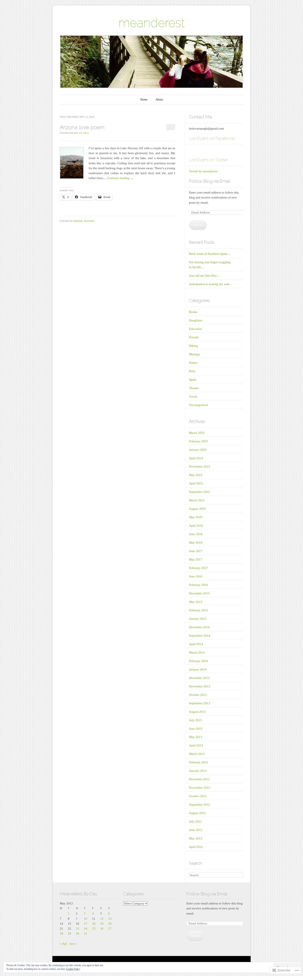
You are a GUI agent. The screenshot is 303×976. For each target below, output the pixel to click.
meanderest (152, 22)
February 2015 (198, 610)
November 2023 (199, 466)
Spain (192, 379)
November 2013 (199, 686)
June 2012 (195, 830)
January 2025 (198, 449)
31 (85, 933)
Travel (193, 396)
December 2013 (199, 678)
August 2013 (197, 711)
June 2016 (195, 576)
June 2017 (195, 551)
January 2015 (198, 618)
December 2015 (199, 593)
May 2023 (195, 475)
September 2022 (199, 491)
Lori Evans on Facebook (212, 138)
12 (101, 918)
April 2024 (196, 458)
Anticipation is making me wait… (210, 284)
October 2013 (198, 694)
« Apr (63, 943)
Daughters (195, 320)
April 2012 (196, 847)
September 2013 (199, 703)
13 (110, 918)
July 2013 (195, 720)
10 (85, 918)
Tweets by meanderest (203, 171)
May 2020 (195, 517)
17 (85, 923)
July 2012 (195, 821)
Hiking (193, 345)
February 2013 (198, 762)
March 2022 (197, 500)
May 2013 (195, 737)
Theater (194, 388)
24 (85, 928)
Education (195, 328)
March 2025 (197, 432)
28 (61, 933)
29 (69, 933)
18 (93, 923)
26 (101, 928)
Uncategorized (198, 405)
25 (93, 928)
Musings (89, 221)
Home (143, 99)
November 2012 (199, 787)
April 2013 (196, 745)
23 (77, 928)
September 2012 (199, 804)
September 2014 (199, 635)
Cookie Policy (73, 969)
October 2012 (198, 796)
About (159, 99)
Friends (78, 221)
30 (77, 933)
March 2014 (197, 652)
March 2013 (197, 753)
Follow (198, 225)
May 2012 (195, 838)
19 (101, 923)
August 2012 (197, 813)
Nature (193, 362)
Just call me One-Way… (204, 275)
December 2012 (199, 779)
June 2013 (195, 728)
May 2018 (195, 542)
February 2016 (198, 585)
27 (110, 928)
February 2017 (198, 568)
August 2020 (197, 508)
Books (193, 312)
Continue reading (120, 178)
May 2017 (195, 559)
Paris (192, 371)
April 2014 (196, 644)
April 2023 (196, 483)
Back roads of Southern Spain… (209, 253)
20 (110, 923)
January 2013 (198, 770)
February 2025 (198, 441)
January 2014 (198, 669)
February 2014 (198, 661)
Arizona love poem (82, 127)
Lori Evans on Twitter (208, 159)
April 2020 (196, 525)
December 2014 (199, 627)
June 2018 (195, 534)
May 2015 (195, 601)
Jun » (72, 943)
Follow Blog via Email (209, 181)
